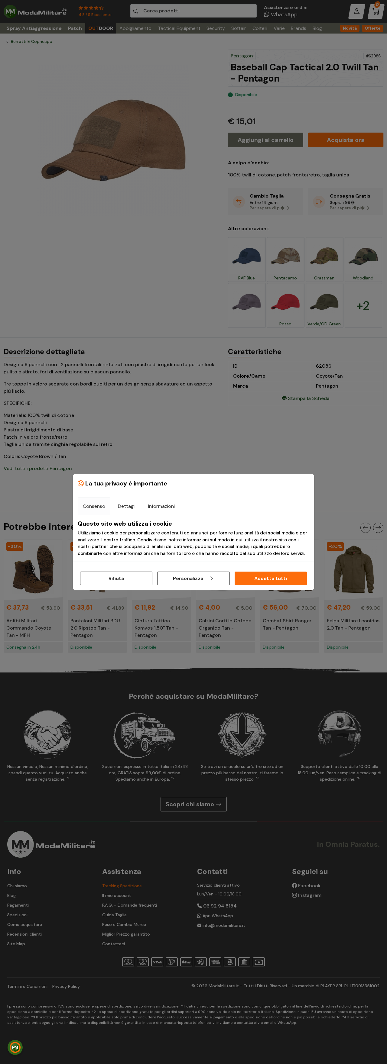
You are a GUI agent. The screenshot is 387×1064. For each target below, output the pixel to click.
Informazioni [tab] (161, 506)
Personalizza (188, 578)
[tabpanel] (193, 538)
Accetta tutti (270, 578)
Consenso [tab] (94, 506)
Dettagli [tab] (126, 506)
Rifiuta (116, 578)
